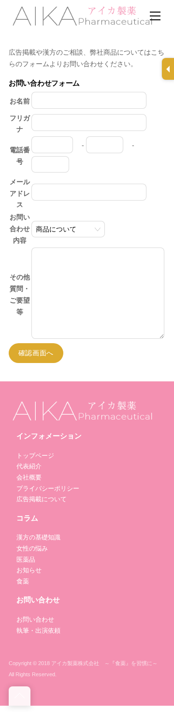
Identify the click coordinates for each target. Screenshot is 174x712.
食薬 (22, 581)
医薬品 (25, 559)
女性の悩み (32, 548)
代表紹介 (29, 466)
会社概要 (29, 477)
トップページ (35, 455)
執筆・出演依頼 (38, 630)
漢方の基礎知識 (38, 537)
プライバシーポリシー (47, 488)
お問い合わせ (35, 619)
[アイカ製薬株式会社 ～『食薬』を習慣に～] (81, 14)
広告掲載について (41, 499)
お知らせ (29, 570)
